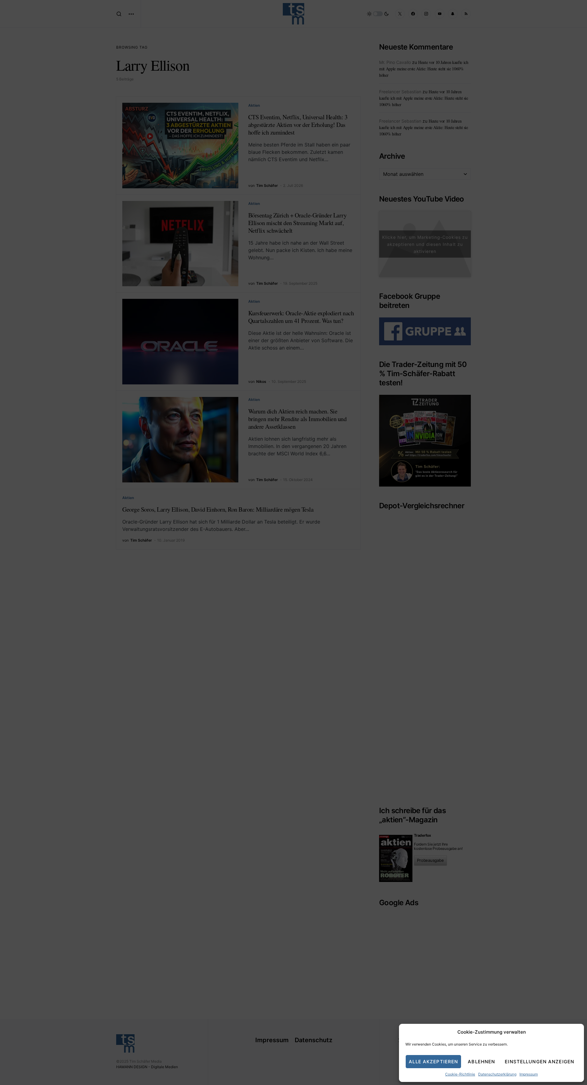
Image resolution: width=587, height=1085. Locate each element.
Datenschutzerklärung (497, 1074)
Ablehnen (481, 1062)
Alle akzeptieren (433, 1062)
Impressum (528, 1074)
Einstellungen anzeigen (539, 1062)
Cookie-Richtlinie (460, 1074)
